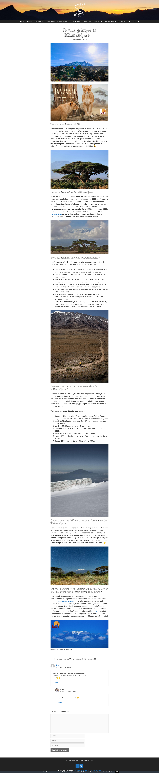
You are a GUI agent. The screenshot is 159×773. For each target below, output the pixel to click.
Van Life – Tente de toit (112, 21)
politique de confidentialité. (108, 771)
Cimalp (94, 611)
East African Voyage (65, 601)
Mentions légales (96, 770)
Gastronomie (76, 21)
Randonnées (51, 21)
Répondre (55, 682)
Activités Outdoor (62, 21)
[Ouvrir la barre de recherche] (138, 21)
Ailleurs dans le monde (58, 649)
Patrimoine (87, 21)
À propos (29, 21)
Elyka (57, 665)
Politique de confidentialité (82, 770)
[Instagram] (81, 766)
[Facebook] (77, 766)
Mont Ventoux (56, 214)
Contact (123, 21)
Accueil (22, 21)
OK (117, 771)
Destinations (39, 21)
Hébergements (98, 21)
